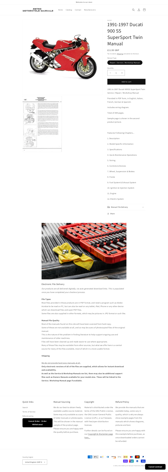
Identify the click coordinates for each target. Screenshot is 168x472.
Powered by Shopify (139, 465)
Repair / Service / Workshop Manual (125, 63)
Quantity (110, 68)
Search (25, 407)
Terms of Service (29, 412)
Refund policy (28, 416)
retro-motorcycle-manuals (125, 465)
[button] (133, 10)
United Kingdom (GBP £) (33, 462)
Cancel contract (155, 467)
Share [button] (112, 213)
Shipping (120, 54)
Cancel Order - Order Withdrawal (37, 423)
